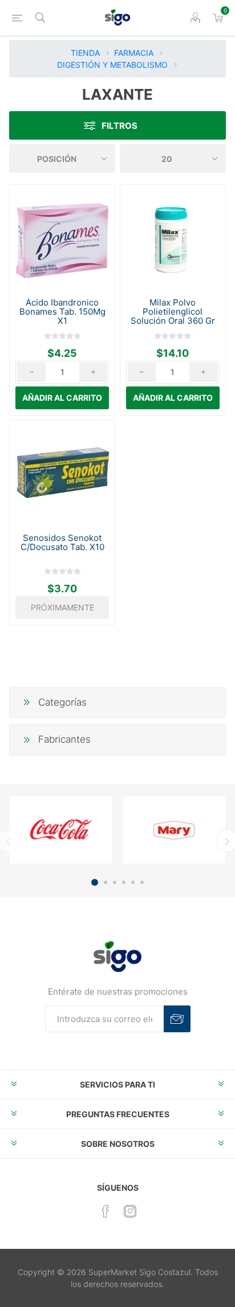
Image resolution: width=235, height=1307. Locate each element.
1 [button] (94, 882)
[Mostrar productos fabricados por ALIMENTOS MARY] (174, 830)
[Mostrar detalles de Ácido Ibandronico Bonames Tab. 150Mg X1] (62, 237)
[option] (61, 830)
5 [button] (133, 882)
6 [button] (142, 882)
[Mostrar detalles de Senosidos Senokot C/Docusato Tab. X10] (62, 472)
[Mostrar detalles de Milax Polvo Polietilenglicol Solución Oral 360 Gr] (172, 237)
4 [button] (123, 882)
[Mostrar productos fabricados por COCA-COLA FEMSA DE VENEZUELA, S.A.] (61, 830)
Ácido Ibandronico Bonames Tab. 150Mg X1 (62, 311)
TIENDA (85, 53)
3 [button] (114, 882)
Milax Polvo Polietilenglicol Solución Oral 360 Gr (173, 311)
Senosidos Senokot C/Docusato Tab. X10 (62, 543)
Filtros (119, 125)
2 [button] (105, 882)
